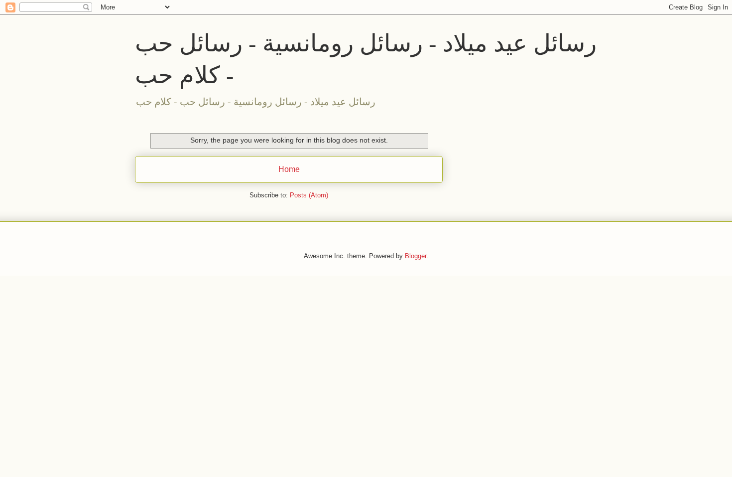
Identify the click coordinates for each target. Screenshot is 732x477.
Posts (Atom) (309, 195)
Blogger (415, 256)
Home (289, 169)
